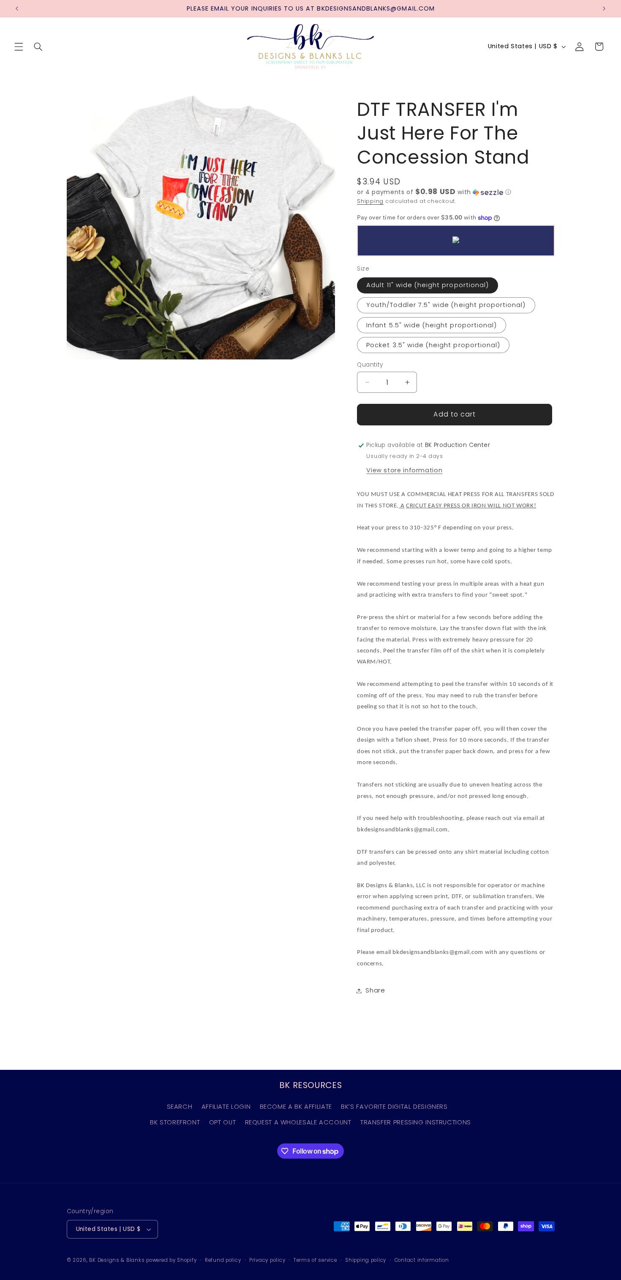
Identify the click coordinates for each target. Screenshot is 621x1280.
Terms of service (315, 1260)
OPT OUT (222, 1122)
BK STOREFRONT (175, 1122)
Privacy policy (267, 1260)
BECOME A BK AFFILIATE (296, 1106)
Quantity (370, 365)
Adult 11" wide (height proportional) (427, 285)
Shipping (370, 201)
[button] (18, 46)
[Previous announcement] (17, 8)
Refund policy (223, 1260)
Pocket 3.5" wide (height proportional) (433, 345)
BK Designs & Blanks (116, 1260)
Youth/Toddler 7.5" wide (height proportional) (446, 305)
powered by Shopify (171, 1260)
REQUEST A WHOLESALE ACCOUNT (298, 1122)
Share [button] (375, 990)
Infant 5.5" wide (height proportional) (431, 325)
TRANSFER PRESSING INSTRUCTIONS (415, 1122)
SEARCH (180, 1106)
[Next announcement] (604, 8)
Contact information (422, 1260)
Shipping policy (365, 1260)
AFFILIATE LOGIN (226, 1106)
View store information (404, 470)
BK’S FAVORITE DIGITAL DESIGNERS (394, 1106)
